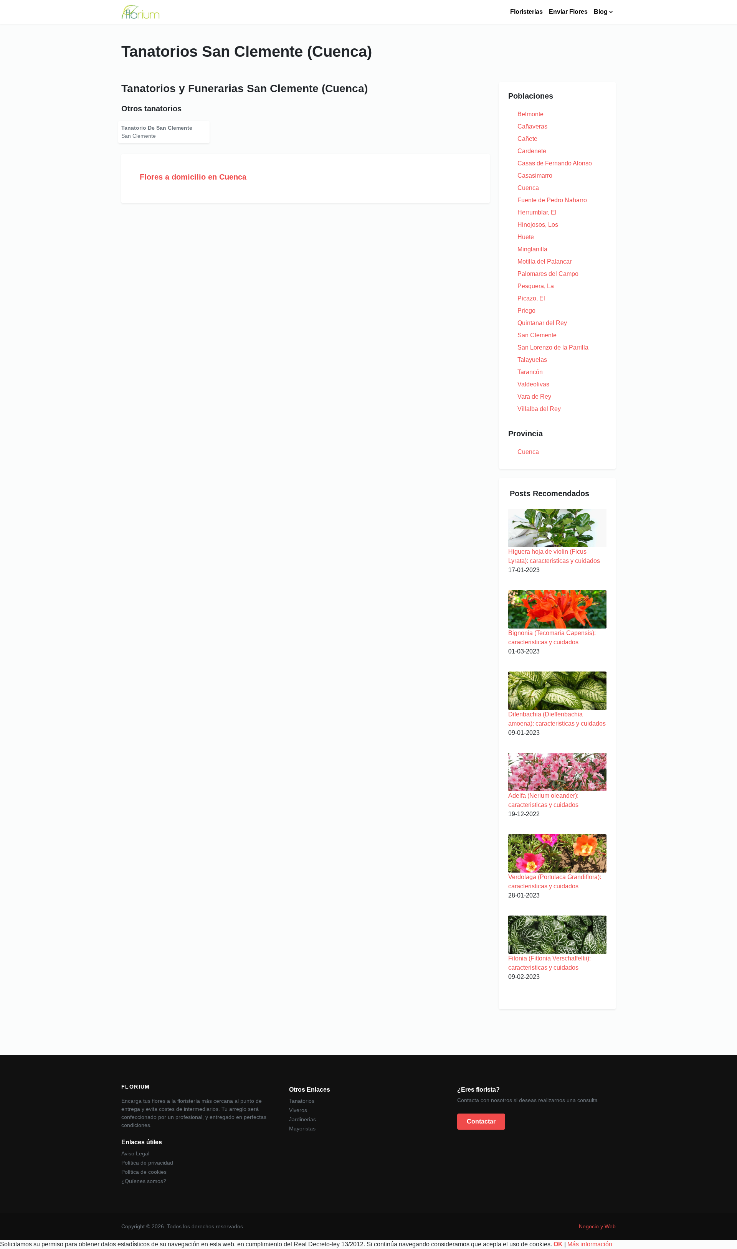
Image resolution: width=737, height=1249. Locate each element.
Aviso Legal (135, 1153)
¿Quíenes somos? (143, 1181)
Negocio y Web (597, 1226)
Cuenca (528, 188)
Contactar (481, 1121)
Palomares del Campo (547, 274)
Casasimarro (534, 175)
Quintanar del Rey (542, 323)
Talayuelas (532, 359)
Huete (525, 237)
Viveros (298, 1110)
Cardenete (531, 151)
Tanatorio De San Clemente (156, 128)
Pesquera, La (535, 286)
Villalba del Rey (539, 409)
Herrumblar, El (537, 212)
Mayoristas (302, 1128)
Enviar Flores (568, 11)
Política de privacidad (147, 1163)
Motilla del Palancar (544, 261)
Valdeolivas (533, 384)
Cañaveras (532, 126)
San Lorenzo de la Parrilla (552, 347)
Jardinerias (302, 1119)
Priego (526, 310)
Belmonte (530, 114)
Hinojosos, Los (537, 224)
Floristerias (526, 11)
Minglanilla (532, 249)
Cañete (527, 138)
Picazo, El (531, 298)
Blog (601, 11)
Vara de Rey (534, 396)
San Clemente (537, 335)
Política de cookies (144, 1172)
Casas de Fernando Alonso (554, 163)
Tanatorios (301, 1101)
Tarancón (530, 372)
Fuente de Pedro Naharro (552, 200)
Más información (589, 1244)
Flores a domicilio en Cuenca (193, 177)
